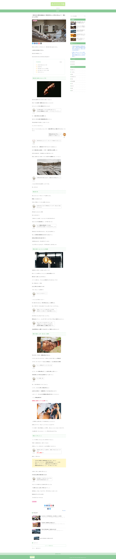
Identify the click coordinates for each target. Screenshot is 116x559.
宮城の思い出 (34, 501)
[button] (84, 16)
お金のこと (73, 69)
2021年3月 (73, 61)
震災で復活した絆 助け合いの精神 (43, 70)
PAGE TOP (58, 553)
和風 (72, 74)
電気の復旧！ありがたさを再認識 (43, 68)
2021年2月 (73, 64)
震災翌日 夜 (40, 66)
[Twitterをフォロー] (50, 509)
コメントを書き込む (49, 545)
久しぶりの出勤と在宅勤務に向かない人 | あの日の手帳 (79, 55)
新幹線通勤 (73, 81)
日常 (72, 83)
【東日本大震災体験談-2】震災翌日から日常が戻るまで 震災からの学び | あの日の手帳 (78, 48)
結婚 (72, 88)
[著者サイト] (48, 509)
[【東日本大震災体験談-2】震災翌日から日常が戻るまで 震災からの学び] (37, 43)
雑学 (72, 90)
